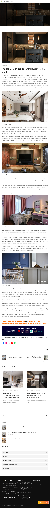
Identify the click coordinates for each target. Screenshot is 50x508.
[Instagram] (6, 343)
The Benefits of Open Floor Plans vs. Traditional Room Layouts (23, 439)
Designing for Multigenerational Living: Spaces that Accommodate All (12, 395)
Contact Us (38, 485)
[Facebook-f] (20, 498)
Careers (37, 486)
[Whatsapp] (26, 498)
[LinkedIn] (9, 343)
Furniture (5, 452)
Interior (5, 456)
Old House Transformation (10, 464)
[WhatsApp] (15, 343)
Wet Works (6, 468)
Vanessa (16, 390)
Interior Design (5, 61)
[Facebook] (3, 343)
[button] (44, 502)
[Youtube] (30, 498)
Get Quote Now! (40, 483)
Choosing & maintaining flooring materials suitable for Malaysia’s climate (26, 426)
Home (10, 17)
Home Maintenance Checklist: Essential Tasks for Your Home (23, 432)
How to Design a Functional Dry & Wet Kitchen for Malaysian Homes (36, 395)
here (26, 321)
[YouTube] (12, 343)
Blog (14, 17)
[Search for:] (25, 415)
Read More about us (9, 497)
